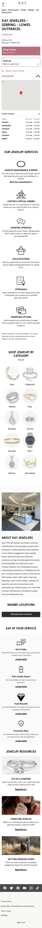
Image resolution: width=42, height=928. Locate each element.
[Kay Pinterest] (18, 888)
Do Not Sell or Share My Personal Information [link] (17, 906)
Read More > (21, 789)
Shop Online (9, 51)
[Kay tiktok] (37, 888)
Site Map (4, 915)
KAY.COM (21, 922)
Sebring (31, 10)
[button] (21, 114)
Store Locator (13, 10)
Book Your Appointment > (21, 182)
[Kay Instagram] (31, 888)
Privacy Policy (6, 901)
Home (4, 10)
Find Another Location (21, 614)
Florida (23, 10)
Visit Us (11, 62)
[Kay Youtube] (24, 888)
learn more (21, 660)
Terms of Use (6, 911)
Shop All (21, 360)
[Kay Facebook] (5, 888)
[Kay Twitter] (11, 888)
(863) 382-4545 (15, 71)
